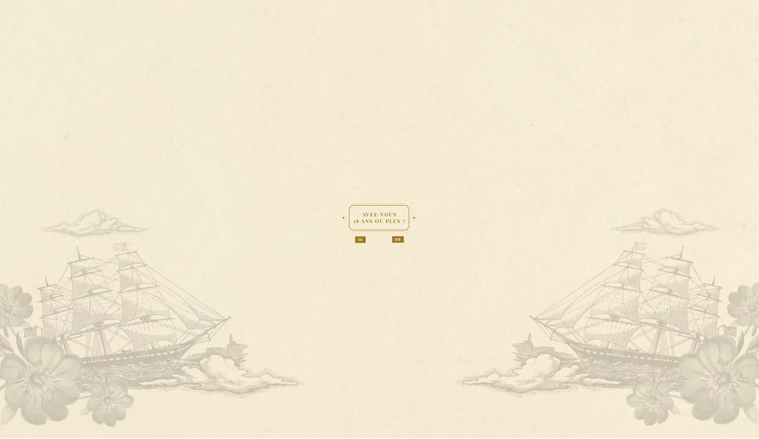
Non (398, 239)
